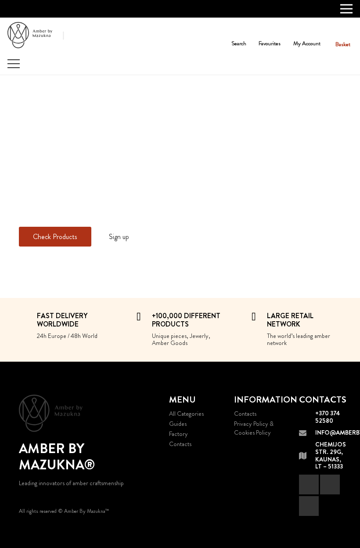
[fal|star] (272, 30)
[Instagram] (309, 506)
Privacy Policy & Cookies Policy (254, 428)
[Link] (29, 35)
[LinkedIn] (330, 484)
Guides (178, 423)
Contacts (180, 443)
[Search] (238, 33)
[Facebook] (309, 484)
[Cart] (343, 31)
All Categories (186, 413)
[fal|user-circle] (309, 30)
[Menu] (13, 64)
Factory (178, 433)
